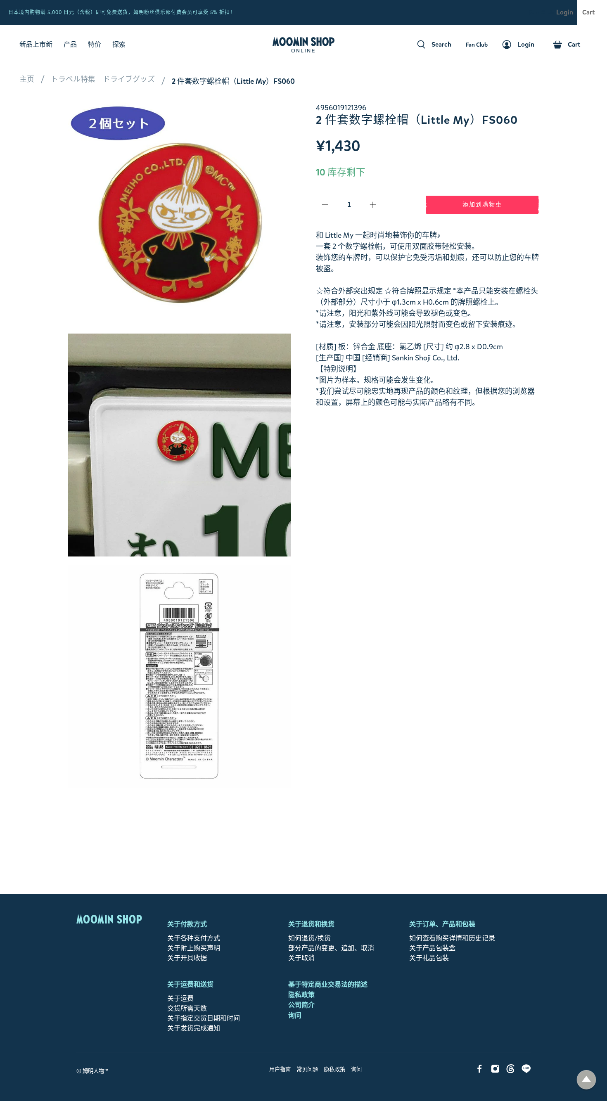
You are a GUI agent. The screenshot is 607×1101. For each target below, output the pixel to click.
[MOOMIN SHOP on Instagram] (495, 1070)
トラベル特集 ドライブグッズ (103, 79)
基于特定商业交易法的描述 (328, 984)
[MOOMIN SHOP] (303, 44)
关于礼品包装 (429, 958)
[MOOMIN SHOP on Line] (526, 1070)
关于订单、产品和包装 (442, 924)
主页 (26, 79)
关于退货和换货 (311, 924)
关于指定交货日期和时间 (203, 1018)
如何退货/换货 (309, 938)
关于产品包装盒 (432, 948)
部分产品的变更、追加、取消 (331, 948)
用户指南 (280, 1069)
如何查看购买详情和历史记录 (452, 938)
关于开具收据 (187, 958)
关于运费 (180, 998)
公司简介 (301, 1005)
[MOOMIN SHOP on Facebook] (479, 1070)
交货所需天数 (187, 1008)
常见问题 (307, 1069)
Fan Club (541, 13)
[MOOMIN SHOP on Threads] (510, 1070)
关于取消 (301, 958)
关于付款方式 (187, 924)
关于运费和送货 (190, 984)
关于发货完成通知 (193, 1028)
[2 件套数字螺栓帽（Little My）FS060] (179, 213)
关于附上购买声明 (193, 948)
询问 (294, 1015)
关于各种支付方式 (193, 938)
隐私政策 (301, 994)
